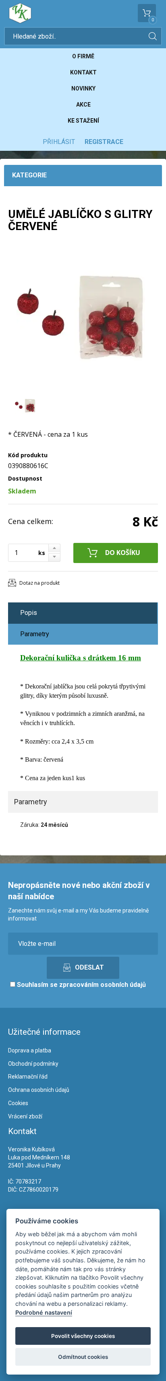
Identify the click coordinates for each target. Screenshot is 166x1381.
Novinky (83, 88)
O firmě (83, 56)
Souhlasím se (80, 984)
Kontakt (83, 72)
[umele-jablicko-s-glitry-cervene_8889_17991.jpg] (80, 317)
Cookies (18, 1103)
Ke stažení (83, 120)
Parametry (34, 634)
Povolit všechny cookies (83, 1336)
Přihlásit (59, 142)
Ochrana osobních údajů (38, 1090)
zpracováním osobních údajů (102, 984)
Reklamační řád (28, 1076)
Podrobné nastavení (43, 1312)
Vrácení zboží (25, 1116)
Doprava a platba (29, 1050)
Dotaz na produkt (39, 583)
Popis (28, 613)
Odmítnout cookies (83, 1357)
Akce (83, 104)
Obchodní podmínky (33, 1063)
